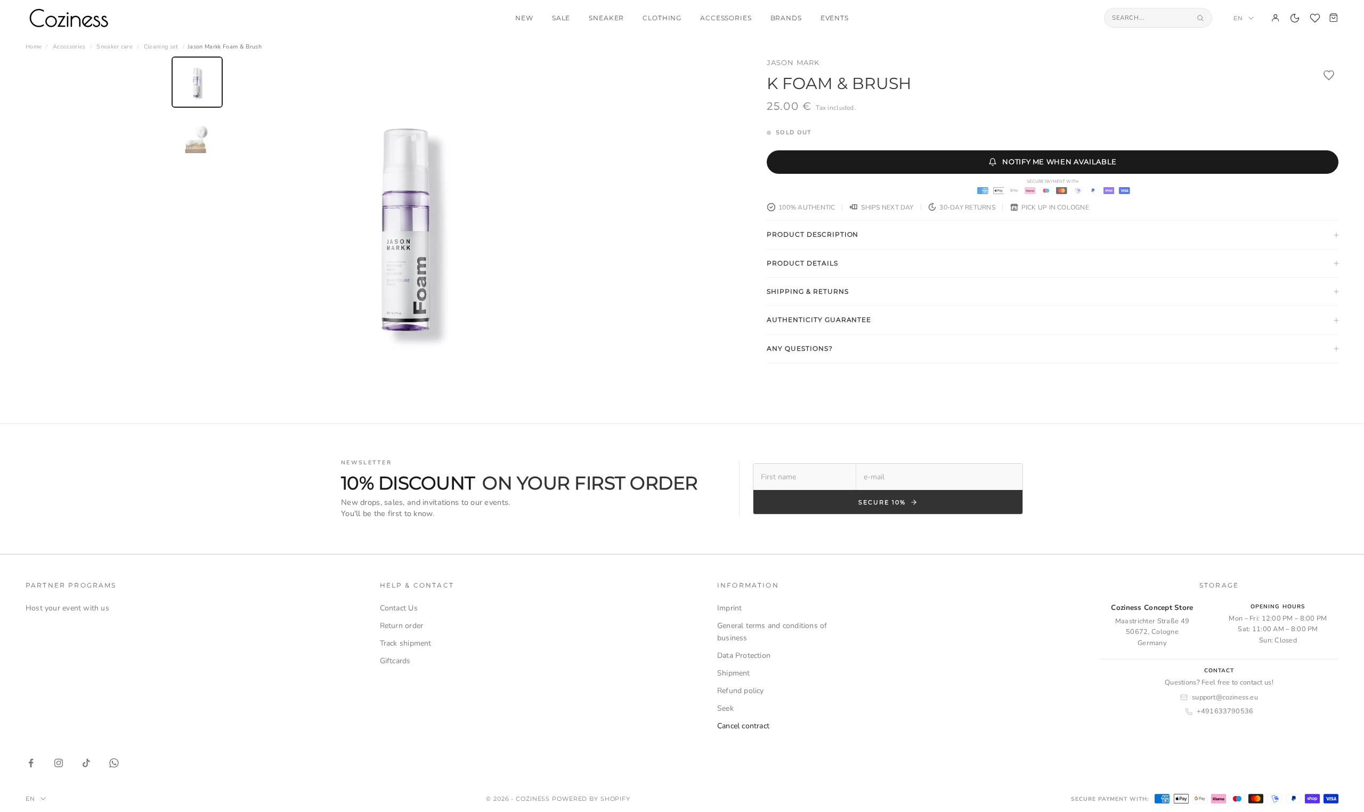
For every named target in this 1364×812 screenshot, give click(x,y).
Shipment (733, 673)
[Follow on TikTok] (86, 763)
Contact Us (399, 608)
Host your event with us (67, 608)
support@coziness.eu (1225, 697)
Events (835, 18)
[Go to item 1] (197, 82)
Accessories (725, 18)
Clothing (662, 18)
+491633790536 (1225, 711)
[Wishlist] (1315, 18)
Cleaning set (161, 47)
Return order (402, 626)
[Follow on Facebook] (31, 763)
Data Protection (743, 655)
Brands (786, 18)
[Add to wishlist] (1328, 75)
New (524, 18)
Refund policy (740, 691)
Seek (725, 708)
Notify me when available (1059, 161)
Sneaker (606, 18)
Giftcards (395, 661)
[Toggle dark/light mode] (1294, 18)
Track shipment (406, 643)
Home (34, 47)
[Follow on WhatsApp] (114, 763)
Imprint (729, 608)
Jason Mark (793, 62)
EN (1238, 18)
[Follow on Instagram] (58, 763)
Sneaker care (114, 47)
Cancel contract (743, 726)
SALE (561, 18)
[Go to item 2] (197, 139)
